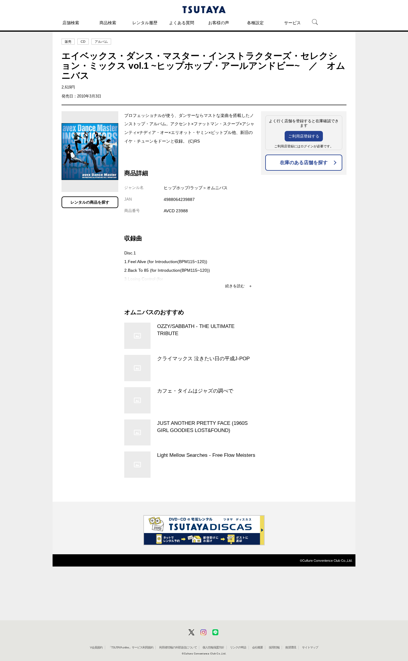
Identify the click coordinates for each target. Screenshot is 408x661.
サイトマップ (310, 647)
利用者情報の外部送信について (178, 647)
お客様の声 (218, 22)
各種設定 (255, 22)
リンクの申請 (238, 647)
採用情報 (274, 647)
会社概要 (257, 647)
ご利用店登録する (303, 136)
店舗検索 (70, 22)
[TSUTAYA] (204, 9)
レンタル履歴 (144, 22)
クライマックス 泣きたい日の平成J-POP (203, 358)
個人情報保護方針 (213, 647)
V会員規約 (96, 647)
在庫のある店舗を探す (304, 162)
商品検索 (107, 22)
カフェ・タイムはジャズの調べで (195, 391)
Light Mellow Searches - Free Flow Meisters (206, 455)
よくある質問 (181, 22)
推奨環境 (290, 647)
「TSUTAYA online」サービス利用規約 (130, 647)
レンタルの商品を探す (89, 202)
